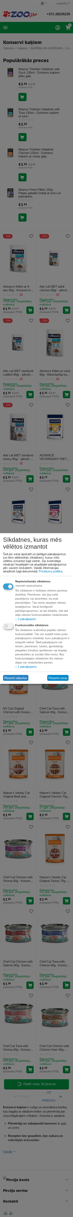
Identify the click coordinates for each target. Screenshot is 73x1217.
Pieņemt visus (57, 678)
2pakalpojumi (25, 618)
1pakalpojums (26, 666)
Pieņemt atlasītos (15, 678)
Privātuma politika (50, 571)
